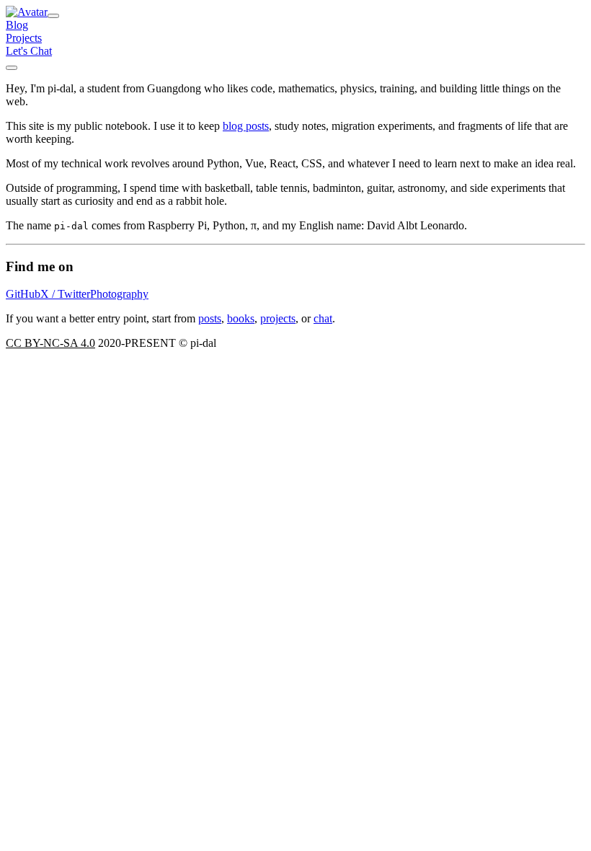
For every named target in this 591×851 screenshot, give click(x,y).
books (240, 318)
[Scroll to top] (53, 16)
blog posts (246, 126)
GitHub (23, 294)
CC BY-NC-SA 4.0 (50, 343)
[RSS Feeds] (11, 68)
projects (278, 318)
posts (209, 318)
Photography (119, 294)
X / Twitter (65, 294)
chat (323, 318)
